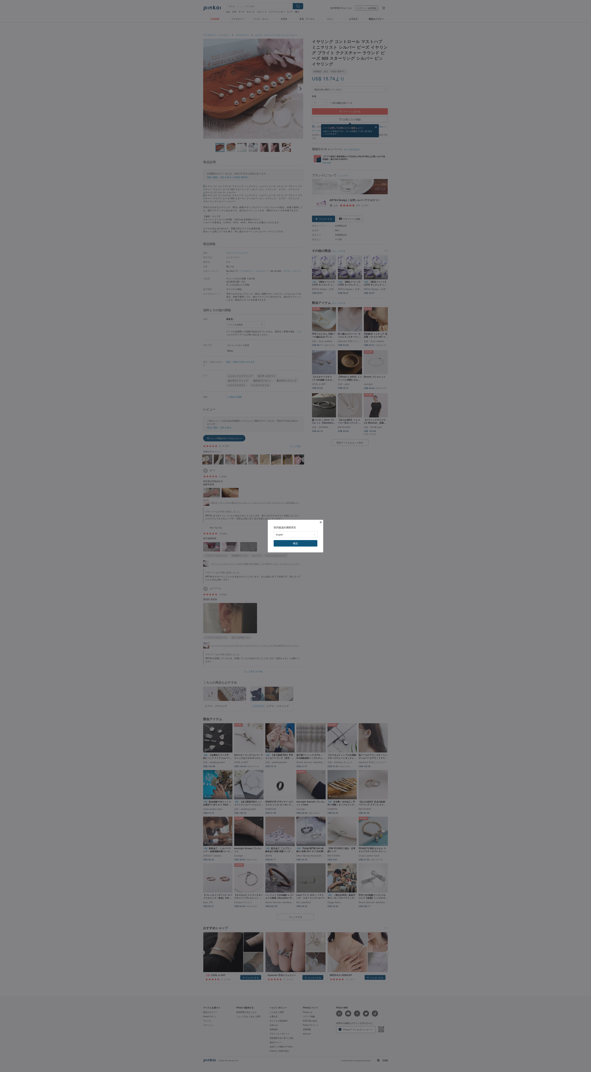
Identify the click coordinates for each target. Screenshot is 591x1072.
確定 (295, 543)
